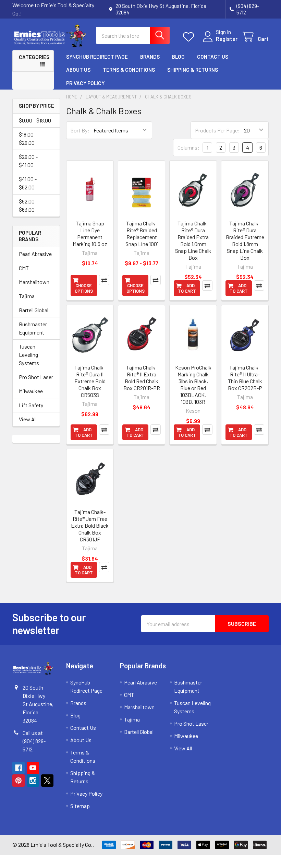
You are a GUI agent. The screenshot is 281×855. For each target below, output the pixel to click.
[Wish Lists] (190, 37)
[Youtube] (33, 768)
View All (28, 419)
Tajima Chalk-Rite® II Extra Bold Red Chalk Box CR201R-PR (141, 377)
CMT (24, 268)
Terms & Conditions (129, 70)
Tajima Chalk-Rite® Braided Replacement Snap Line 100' (141, 233)
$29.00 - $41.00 (28, 160)
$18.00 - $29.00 (28, 138)
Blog (178, 57)
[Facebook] (18, 768)
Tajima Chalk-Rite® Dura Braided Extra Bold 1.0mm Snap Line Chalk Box (193, 240)
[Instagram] (33, 780)
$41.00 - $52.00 (28, 183)
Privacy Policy (85, 83)
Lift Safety (31, 405)
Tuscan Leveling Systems (29, 354)
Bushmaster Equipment (33, 328)
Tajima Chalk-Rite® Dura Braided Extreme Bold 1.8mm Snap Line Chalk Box (245, 240)
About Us (78, 70)
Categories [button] (34, 57)
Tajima (27, 296)
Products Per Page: (217, 130)
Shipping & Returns (192, 70)
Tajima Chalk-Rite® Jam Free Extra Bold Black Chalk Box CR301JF (90, 525)
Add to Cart (187, 288)
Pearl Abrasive (35, 253)
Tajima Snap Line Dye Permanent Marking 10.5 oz (90, 233)
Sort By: (80, 130)
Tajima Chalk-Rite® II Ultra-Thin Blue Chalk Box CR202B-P (245, 377)
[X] (47, 780)
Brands (150, 57)
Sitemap (80, 806)
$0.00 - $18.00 (35, 120)
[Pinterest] (18, 780)
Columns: (188, 147)
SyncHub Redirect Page (97, 57)
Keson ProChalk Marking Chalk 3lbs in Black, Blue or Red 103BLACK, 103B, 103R (193, 384)
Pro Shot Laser (36, 377)
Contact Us (212, 57)
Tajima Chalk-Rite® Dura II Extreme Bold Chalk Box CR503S (90, 381)
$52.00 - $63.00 (28, 205)
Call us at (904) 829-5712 (34, 740)
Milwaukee (31, 391)
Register (226, 38)
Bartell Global (33, 310)
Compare (104, 280)
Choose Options (84, 288)
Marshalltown (34, 282)
